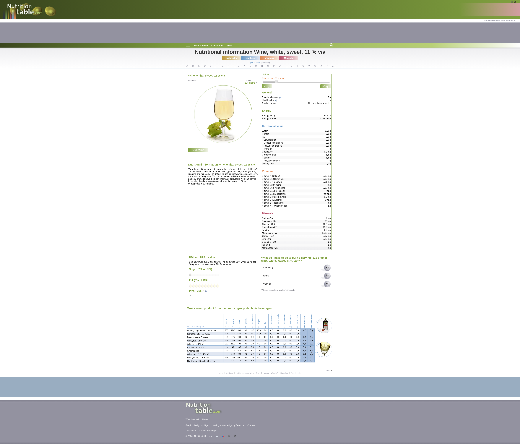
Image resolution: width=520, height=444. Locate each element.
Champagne (193, 351)
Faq (292, 373)
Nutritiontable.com (203, 436)
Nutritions (492, 20)
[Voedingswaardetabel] (216, 436)
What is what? (201, 45)
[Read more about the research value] (280, 97)
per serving (265, 63)
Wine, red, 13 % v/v (196, 341)
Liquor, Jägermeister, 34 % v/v (201, 330)
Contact (251, 425)
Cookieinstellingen (208, 431)
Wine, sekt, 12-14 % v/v (198, 354)
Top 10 (259, 373)
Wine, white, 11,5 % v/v (198, 358)
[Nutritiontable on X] (234, 436)
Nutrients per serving (245, 373)
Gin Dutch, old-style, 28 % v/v (201, 361)
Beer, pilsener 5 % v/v (197, 337)
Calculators (217, 45)
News (229, 45)
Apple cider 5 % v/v (196, 347)
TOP (328, 371)
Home (486, 20)
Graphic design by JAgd (197, 425)
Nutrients (229, 373)
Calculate (284, 373)
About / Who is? (271, 373)
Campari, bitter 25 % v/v (198, 334)
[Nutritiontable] (25, 10)
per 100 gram (255, 63)
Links (299, 373)
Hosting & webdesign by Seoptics (228, 425)
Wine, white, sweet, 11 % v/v (506, 20)
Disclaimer (191, 431)
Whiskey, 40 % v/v (195, 344)
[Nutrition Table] (222, 436)
